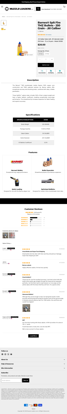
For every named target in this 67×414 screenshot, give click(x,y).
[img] (26, 249)
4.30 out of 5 (37, 212)
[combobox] (35, 9)
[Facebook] (2, 354)
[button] (42, 34)
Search (33, 408)
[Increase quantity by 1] (52, 59)
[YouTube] (11, 354)
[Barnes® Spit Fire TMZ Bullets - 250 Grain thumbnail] (3, 23)
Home (3, 16)
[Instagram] (5, 354)
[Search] (38, 9)
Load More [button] (33, 336)
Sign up (25, 380)
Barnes (41, 31)
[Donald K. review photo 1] (26, 308)
